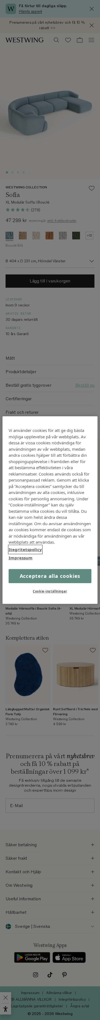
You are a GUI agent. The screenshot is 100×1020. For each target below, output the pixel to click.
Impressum (20, 557)
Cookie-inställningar (50, 591)
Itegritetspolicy (25, 549)
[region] (50, 510)
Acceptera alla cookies (50, 576)
